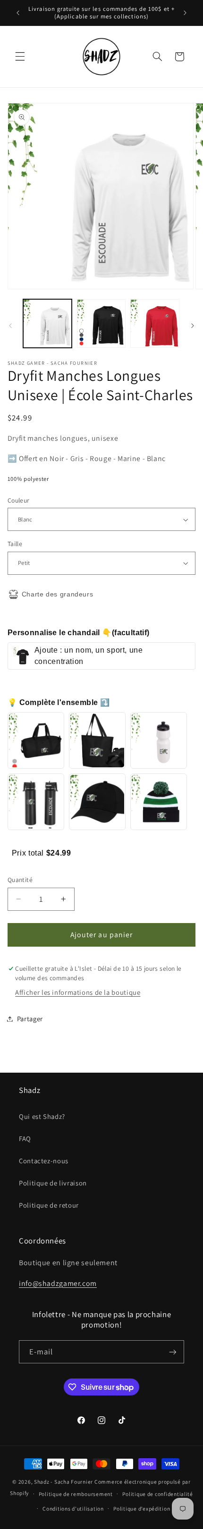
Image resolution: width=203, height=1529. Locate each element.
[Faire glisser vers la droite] (192, 326)
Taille (15, 543)
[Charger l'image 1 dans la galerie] (47, 323)
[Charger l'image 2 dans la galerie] (101, 323)
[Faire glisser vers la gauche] (10, 326)
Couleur (19, 500)
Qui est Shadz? (42, 1116)
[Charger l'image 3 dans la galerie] (154, 323)
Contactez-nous (43, 1160)
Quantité (20, 879)
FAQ (25, 1138)
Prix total (29, 853)
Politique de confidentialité (157, 1493)
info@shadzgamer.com (58, 1283)
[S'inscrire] (173, 1351)
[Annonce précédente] (18, 12)
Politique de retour (49, 1205)
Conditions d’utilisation (73, 1508)
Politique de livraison (53, 1182)
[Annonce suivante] (185, 12)
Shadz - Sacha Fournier (63, 1481)
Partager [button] (30, 1018)
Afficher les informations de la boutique (77, 992)
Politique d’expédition (141, 1508)
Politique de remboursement (76, 1493)
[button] (20, 56)
